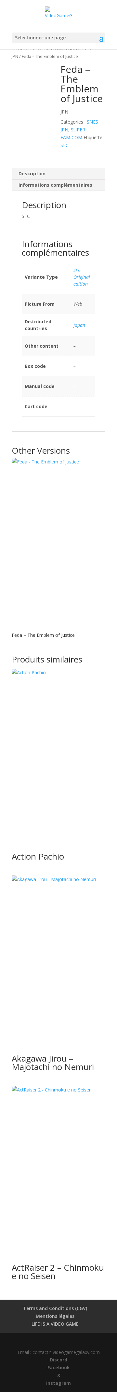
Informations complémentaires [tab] (55, 185)
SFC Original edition (81, 277)
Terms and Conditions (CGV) (55, 1308)
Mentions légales (55, 1316)
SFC (64, 145)
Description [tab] (32, 173)
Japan (79, 325)
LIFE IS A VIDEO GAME (55, 1324)
